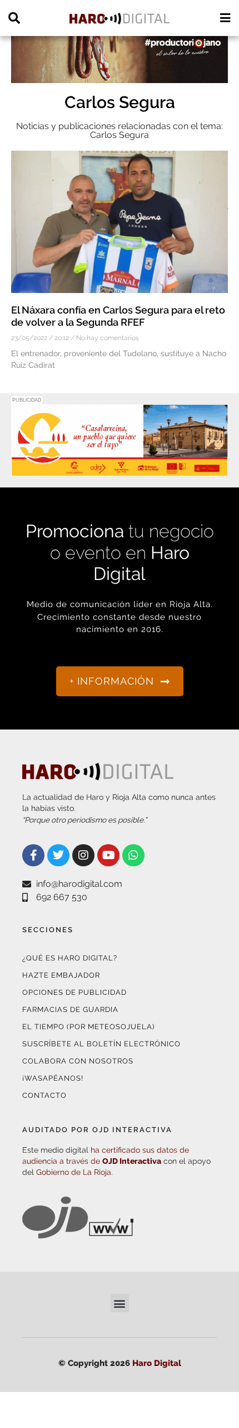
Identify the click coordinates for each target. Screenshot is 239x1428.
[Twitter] (58, 855)
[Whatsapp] (133, 855)
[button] (120, 1303)
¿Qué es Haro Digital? (69, 958)
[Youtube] (108, 855)
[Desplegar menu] (225, 18)
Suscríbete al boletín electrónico (101, 1044)
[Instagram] (83, 855)
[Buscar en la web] (14, 18)
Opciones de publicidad (74, 992)
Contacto (44, 1095)
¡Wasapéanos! (52, 1078)
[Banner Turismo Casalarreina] (119, 469)
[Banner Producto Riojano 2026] (119, 76)
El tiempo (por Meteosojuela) (88, 1027)
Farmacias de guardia (70, 1009)
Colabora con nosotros (77, 1061)
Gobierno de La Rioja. (74, 1172)
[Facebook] (33, 855)
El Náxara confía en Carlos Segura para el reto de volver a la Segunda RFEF (118, 316)
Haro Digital (156, 1363)
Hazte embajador (61, 975)
